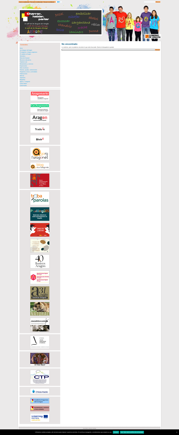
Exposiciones (23, 66)
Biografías (22, 79)
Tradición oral (23, 62)
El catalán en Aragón (25, 54)
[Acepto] (177, 432)
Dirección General (24, 58)
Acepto (116, 432)
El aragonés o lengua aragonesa (28, 52)
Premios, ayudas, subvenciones (28, 70)
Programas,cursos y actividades (28, 71)
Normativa (22, 56)
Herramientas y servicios (26, 64)
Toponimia (22, 77)
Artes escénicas (24, 68)
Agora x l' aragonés (25, 81)
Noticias (22, 75)
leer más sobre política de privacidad (132, 432)
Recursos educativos (25, 60)
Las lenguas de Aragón (26, 50)
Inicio (21, 48)
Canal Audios (23, 85)
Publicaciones (23, 73)
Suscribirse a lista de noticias (89, 428)
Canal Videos (23, 83)
